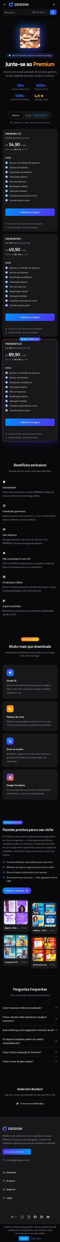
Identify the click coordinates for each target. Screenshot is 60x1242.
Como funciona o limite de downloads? (22, 1008)
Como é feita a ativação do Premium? (22, 1052)
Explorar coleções (15, 890)
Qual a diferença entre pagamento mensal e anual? (28, 1030)
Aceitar (24, 1238)
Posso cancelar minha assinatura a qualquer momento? (25, 1019)
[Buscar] (53, 12)
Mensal (15, 115)
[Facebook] (35, 1217)
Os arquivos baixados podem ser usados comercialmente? (23, 1041)
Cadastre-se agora (30, 212)
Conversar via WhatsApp (32, 1103)
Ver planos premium (14, 1151)
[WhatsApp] (22, 1217)
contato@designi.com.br (18, 1160)
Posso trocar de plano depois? (18, 1061)
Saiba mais (36, 1238)
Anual (36, 115)
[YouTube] (48, 1217)
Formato (40, 12)
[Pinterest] (41, 1217)
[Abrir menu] (4, 4)
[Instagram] (29, 1217)
